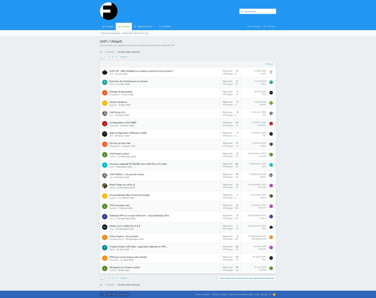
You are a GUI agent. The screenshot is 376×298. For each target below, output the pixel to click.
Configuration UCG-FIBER (123, 122)
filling (112, 84)
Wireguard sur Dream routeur (125, 267)
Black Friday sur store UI (122, 184)
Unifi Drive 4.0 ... (118, 112)
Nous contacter (202, 294)
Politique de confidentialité (241, 294)
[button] (155, 26)
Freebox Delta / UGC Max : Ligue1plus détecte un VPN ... (139, 246)
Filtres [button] (269, 64)
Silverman (114, 260)
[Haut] (270, 294)
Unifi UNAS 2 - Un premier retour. (127, 174)
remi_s (113, 218)
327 (111, 136)
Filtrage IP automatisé (121, 91)
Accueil (264, 294)
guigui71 (113, 105)
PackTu (263, 104)
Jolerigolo (114, 125)
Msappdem (115, 94)
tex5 (112, 167)
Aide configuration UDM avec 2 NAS (128, 132)
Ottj (111, 115)
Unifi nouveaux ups (120, 205)
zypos (263, 146)
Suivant (123, 57)
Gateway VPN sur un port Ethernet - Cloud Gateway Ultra (139, 215)
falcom (263, 177)
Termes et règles (219, 294)
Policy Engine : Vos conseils (124, 236)
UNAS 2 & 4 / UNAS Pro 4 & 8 (125, 226)
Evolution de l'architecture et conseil (128, 81)
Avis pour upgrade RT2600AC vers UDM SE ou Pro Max (138, 164)
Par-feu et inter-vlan (120, 143)
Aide (257, 294)
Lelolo (263, 73)
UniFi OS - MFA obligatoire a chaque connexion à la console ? (141, 71)
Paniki (112, 249)
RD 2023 (112, 294)
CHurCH (262, 187)
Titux (263, 94)
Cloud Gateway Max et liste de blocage (130, 195)
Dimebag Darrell (117, 239)
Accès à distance (118, 102)
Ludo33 (113, 156)
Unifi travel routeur (119, 153)
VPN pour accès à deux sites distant (128, 257)
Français (124, 294)
